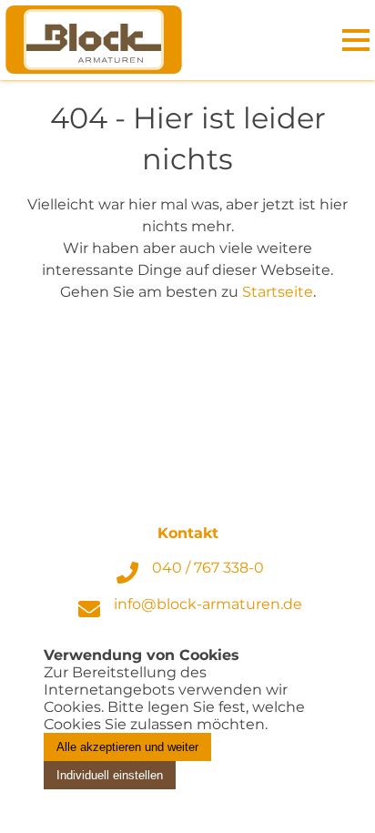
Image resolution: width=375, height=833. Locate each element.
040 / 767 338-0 (208, 567)
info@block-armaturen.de (208, 604)
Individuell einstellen (109, 775)
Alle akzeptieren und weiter (127, 747)
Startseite (277, 291)
